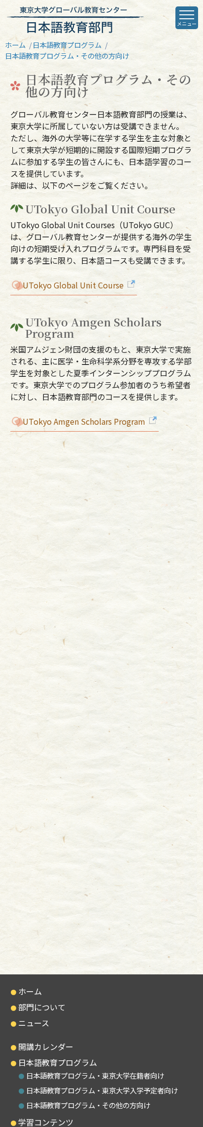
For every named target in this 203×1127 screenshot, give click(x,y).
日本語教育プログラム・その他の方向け (88, 1105)
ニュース (33, 1023)
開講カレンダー (45, 1046)
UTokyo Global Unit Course (74, 285)
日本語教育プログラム (67, 45)
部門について (42, 1007)
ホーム (15, 45)
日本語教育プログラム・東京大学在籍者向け (95, 1075)
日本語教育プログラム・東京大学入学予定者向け (102, 1090)
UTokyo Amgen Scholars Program (85, 421)
